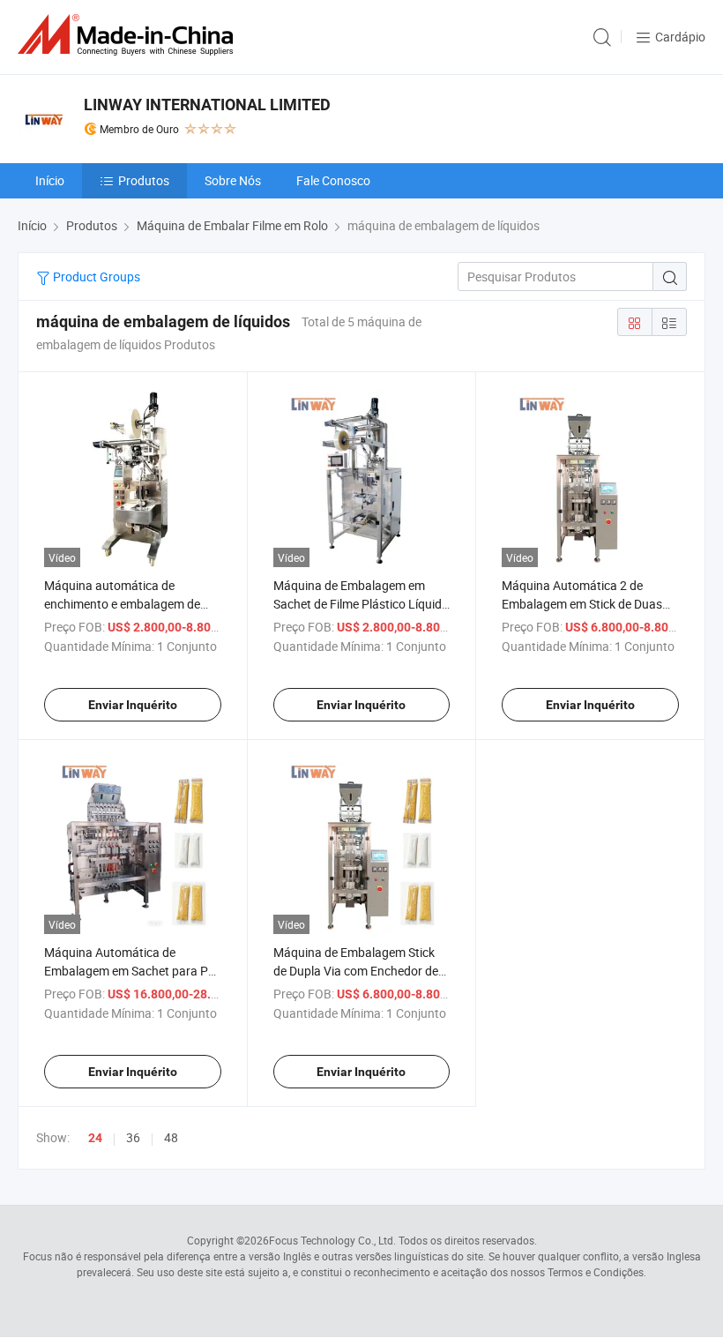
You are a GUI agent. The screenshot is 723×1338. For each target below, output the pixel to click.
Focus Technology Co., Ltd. (332, 1240)
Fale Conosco (333, 180)
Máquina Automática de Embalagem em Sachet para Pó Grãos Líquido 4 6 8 (129, 971)
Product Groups (95, 276)
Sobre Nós (233, 180)
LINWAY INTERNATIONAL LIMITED (207, 104)
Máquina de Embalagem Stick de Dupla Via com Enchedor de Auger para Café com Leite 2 (355, 971)
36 (133, 1137)
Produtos (143, 180)
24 (95, 1138)
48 (171, 1137)
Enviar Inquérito (132, 705)
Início (49, 180)
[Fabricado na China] (129, 35)
